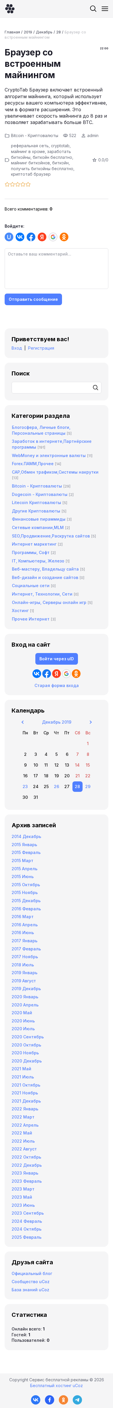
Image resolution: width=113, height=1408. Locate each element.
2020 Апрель (25, 1004)
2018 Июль (23, 964)
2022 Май (22, 1132)
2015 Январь (24, 844)
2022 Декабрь (27, 1165)
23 (25, 786)
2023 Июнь (23, 1205)
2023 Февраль (27, 1181)
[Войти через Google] (53, 237)
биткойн (60, 162)
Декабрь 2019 (56, 722)
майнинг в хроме (28, 151)
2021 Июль (23, 1076)
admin (93, 135)
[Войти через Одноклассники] (64, 237)
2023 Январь (25, 1172)
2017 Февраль (26, 948)
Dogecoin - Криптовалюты (40, 494)
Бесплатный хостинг (51, 1385)
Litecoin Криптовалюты (36, 502)
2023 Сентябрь (28, 1213)
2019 (28, 32)
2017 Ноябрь (25, 956)
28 (58, 32)
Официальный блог (32, 1273)
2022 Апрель (25, 1125)
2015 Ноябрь (25, 892)
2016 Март (23, 916)
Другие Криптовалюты (36, 510)
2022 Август (24, 1148)
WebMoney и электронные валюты (49, 455)
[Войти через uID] (9, 237)
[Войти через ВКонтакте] (20, 237)
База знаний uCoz (30, 1289)
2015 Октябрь (26, 884)
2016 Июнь (23, 932)
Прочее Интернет (31, 618)
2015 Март (22, 860)
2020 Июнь (23, 1020)
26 (56, 786)
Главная (12, 32)
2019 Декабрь (26, 988)
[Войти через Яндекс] (42, 237)
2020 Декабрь (27, 1060)
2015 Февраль (26, 852)
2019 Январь (24, 972)
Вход (17, 348)
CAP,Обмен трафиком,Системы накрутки (55, 472)
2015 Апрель (24, 868)
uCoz (78, 1385)
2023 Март (23, 1188)
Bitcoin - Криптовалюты (34, 135)
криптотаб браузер (31, 174)
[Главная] (10, 8)
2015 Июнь (23, 876)
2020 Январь (25, 996)
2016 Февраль (26, 908)
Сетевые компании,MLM (38, 527)
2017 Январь (24, 940)
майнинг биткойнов (30, 162)
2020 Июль (23, 1028)
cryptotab (60, 145)
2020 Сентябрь (28, 1036)
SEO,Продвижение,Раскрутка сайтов (51, 535)
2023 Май (22, 1197)
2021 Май (21, 1068)
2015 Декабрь (26, 900)
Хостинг (20, 610)
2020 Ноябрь (25, 1052)
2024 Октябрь (26, 1229)
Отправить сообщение (33, 299)
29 (87, 786)
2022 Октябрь (26, 1157)
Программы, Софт (31, 552)
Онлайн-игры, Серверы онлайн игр (49, 602)
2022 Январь (25, 1108)
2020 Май (22, 1012)
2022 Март (23, 1116)
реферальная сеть (30, 145)
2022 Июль (23, 1141)
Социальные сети (31, 585)
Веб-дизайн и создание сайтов (45, 577)
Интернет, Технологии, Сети (42, 593)
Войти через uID (56, 658)
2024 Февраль (27, 1221)
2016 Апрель (25, 924)
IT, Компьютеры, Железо (38, 560)
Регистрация (41, 348)
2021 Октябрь (26, 1084)
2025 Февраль (26, 1237)
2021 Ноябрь (25, 1092)
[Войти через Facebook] (31, 237)
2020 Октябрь (26, 1044)
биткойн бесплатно (52, 157)
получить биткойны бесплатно (42, 168)
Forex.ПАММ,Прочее (33, 463)
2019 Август (24, 980)
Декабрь (44, 32)
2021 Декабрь (26, 1100)
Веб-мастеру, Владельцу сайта (45, 569)
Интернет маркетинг (34, 544)
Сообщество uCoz (31, 1281)
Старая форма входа (56, 685)
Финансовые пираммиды (38, 519)
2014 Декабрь (26, 836)
